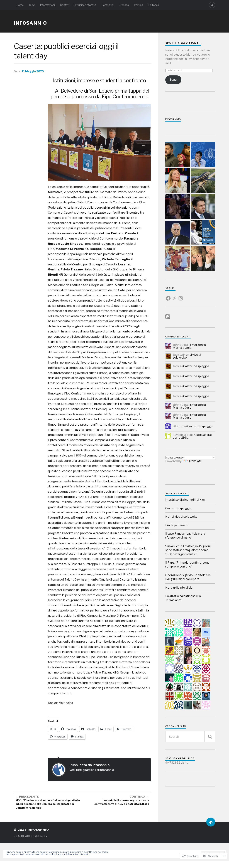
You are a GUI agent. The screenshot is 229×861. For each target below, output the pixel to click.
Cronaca (124, 5)
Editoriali (153, 5)
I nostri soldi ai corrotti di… (192, 436)
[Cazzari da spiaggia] (177, 258)
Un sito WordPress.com (31, 836)
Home (20, 5)
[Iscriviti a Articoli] (167, 318)
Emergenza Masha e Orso (189, 346)
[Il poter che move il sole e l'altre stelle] (203, 232)
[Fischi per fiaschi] (177, 206)
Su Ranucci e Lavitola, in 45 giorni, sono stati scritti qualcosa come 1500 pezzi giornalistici (188, 550)
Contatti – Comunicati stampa (78, 5)
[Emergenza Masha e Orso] (177, 154)
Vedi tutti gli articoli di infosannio (91, 770)
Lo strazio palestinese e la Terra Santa (183, 598)
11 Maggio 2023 (33, 71)
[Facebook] (168, 296)
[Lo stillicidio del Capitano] (203, 154)
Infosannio (173, 119)
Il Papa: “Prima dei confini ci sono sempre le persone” (187, 564)
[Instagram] (181, 296)
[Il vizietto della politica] (177, 180)
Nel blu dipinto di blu (179, 587)
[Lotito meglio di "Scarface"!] (177, 232)
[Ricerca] (209, 736)
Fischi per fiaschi (176, 525)
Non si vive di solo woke (187, 356)
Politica (138, 5)
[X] (174, 296)
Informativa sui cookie (77, 854)
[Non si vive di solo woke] (203, 206)
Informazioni (47, 5)
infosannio (30, 23)
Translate (195, 461)
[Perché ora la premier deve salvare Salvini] (203, 258)
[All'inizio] (210, 822)
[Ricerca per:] (190, 736)
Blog (32, 5)
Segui (173, 79)
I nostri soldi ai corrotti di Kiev (185, 499)
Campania (107, 5)
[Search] (212, 5)
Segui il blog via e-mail (183, 43)
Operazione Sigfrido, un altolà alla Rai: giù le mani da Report (188, 577)
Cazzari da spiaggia (196, 366)
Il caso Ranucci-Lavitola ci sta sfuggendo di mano (185, 535)
